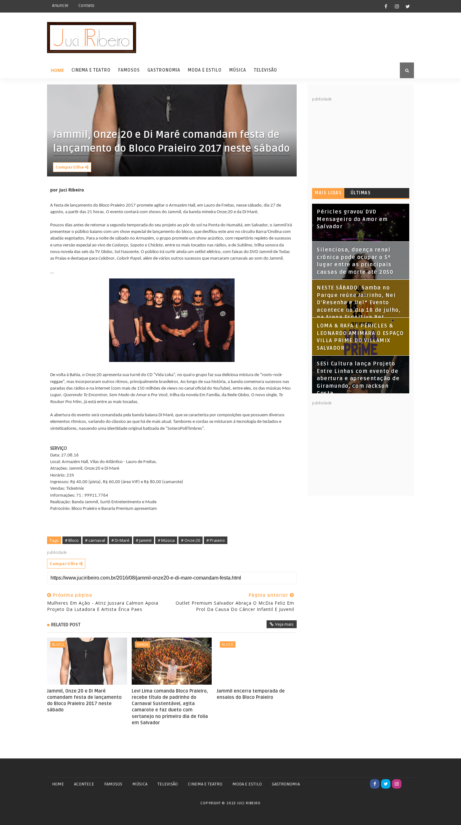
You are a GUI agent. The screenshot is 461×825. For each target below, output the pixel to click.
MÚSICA (139, 784)
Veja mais (284, 624)
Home (57, 70)
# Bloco (72, 540)
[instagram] (396, 6)
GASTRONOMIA (286, 784)
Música (237, 70)
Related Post (66, 625)
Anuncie (60, 5)
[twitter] (407, 6)
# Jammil (143, 540)
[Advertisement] (359, 141)
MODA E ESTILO (247, 784)
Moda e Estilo (205, 70)
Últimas (361, 193)
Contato (86, 5)
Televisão (265, 70)
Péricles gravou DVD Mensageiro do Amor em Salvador (352, 219)
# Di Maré (120, 540)
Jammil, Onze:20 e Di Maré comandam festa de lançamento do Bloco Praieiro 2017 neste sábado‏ (84, 700)
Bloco (58, 644)
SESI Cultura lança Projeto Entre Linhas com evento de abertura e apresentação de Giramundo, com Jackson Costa (358, 378)
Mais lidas (328, 193)
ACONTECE (84, 784)
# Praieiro (215, 540)
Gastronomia (163, 70)
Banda (142, 644)
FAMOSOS (113, 784)
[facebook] (385, 6)
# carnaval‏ (95, 540)
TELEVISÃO (167, 784)
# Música (166, 540)
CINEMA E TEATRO (205, 784)
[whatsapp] (407, 784)
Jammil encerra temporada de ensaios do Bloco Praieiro (251, 694)
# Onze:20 (190, 540)
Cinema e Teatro (91, 70)
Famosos (129, 70)
